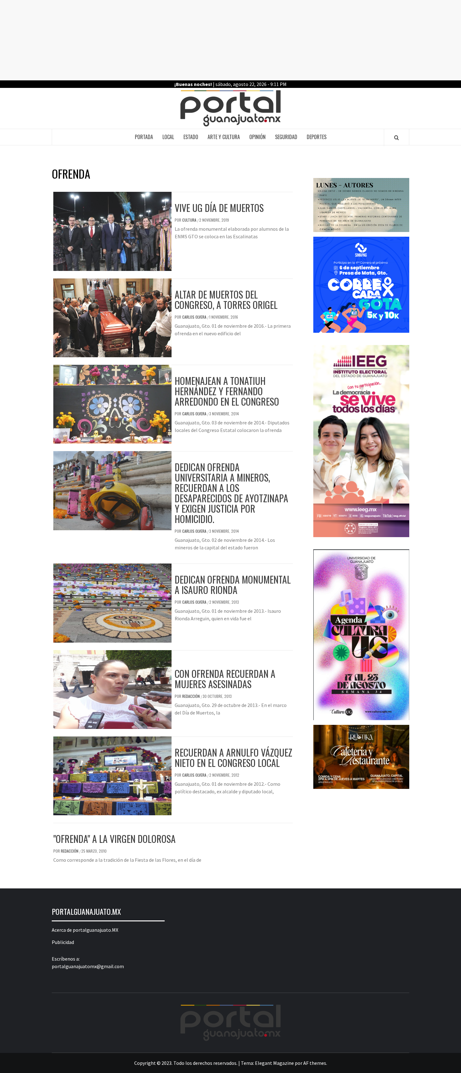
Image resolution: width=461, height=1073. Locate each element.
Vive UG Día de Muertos (219, 208)
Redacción (191, 696)
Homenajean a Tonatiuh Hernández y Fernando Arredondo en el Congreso (227, 391)
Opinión (257, 137)
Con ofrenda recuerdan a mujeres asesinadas (225, 678)
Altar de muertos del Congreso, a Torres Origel (226, 299)
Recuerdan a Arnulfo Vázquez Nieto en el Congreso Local (233, 757)
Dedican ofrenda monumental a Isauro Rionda (233, 584)
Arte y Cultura (224, 137)
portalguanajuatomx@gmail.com (88, 966)
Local (168, 137)
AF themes (314, 1063)
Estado (190, 137)
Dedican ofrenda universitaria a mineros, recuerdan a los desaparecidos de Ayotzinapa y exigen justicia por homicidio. (231, 493)
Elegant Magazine (274, 1063)
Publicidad (63, 942)
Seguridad (286, 137)
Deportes (316, 137)
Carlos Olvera (194, 317)
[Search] (396, 137)
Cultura (189, 220)
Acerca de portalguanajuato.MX (85, 930)
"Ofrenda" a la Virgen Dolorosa (114, 839)
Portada (144, 137)
